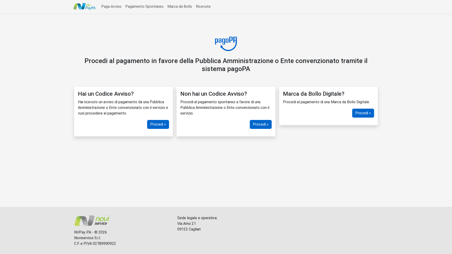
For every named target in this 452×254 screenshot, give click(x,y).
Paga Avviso (111, 6)
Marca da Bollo (179, 6)
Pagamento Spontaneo (144, 6)
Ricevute (203, 6)
